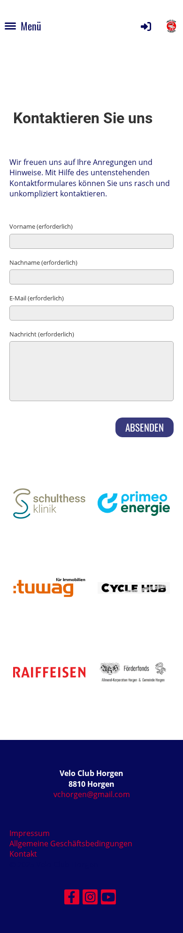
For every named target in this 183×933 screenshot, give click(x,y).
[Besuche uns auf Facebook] (71, 898)
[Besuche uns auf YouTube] (108, 898)
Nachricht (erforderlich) (41, 334)
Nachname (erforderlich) (43, 262)
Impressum (29, 833)
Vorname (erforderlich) (41, 226)
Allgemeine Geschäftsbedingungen (70, 843)
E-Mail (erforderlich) (36, 298)
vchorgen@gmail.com (91, 794)
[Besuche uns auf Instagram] (90, 898)
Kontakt (23, 854)
